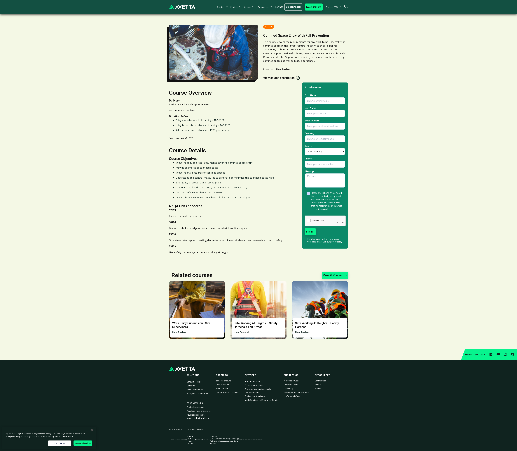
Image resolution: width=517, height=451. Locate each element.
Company (310, 133)
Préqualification (222, 384)
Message (309, 171)
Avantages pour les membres (297, 392)
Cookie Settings (59, 443)
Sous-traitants (222, 388)
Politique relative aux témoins (190, 439)
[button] (222, 7)
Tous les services (252, 381)
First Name (310, 95)
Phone (308, 158)
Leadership (289, 388)
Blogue (318, 384)
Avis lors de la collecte (201, 440)
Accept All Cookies (83, 443)
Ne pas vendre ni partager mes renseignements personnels (224, 440)
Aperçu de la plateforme (197, 393)
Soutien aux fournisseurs (255, 396)
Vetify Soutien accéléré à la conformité (262, 400)
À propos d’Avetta (291, 380)
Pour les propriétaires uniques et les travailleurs (198, 416)
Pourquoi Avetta (291, 384)
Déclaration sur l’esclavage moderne (213, 439)
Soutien (318, 388)
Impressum (258, 440)
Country (309, 145)
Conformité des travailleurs (228, 392)
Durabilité (191, 385)
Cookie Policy (67, 436)
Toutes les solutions (195, 407)
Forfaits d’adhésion (292, 396)
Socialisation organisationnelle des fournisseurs (258, 391)
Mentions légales (236, 440)
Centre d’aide (320, 380)
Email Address (312, 120)
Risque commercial (195, 389)
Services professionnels (255, 385)
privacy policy (336, 241)
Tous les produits (223, 380)
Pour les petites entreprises (199, 411)
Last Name (310, 107)
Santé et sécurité (194, 382)
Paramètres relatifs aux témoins (247, 440)
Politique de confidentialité (178, 440)
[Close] (92, 430)
